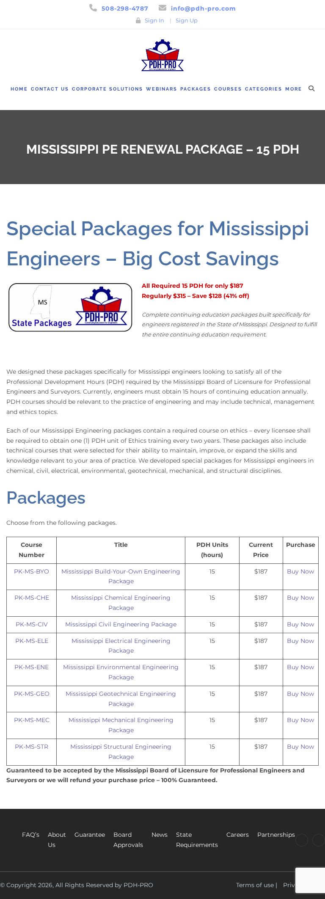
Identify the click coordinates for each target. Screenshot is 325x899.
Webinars (161, 89)
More (293, 89)
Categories (263, 89)
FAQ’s (30, 834)
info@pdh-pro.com (203, 8)
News (159, 834)
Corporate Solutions (107, 89)
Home (19, 89)
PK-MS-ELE (31, 641)
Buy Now (300, 571)
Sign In (154, 20)
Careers (237, 834)
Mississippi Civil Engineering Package (120, 624)
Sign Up (187, 20)
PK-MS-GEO (32, 694)
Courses (228, 89)
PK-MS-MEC (32, 720)
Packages (195, 89)
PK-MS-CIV (32, 624)
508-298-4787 (125, 8)
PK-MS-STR (31, 746)
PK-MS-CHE (31, 597)
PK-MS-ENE (31, 667)
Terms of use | (256, 885)
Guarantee (89, 834)
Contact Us (50, 89)
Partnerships (276, 834)
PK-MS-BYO (31, 571)
